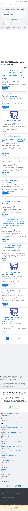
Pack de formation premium (12, 293)
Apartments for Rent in (13, 377)
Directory (12, 500)
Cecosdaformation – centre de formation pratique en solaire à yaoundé (13, 225)
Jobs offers (3, 377)
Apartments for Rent (17, 376)
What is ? (19, 1)
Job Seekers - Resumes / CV (13, 479)
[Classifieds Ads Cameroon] (9, 4)
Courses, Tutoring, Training (12, 446)
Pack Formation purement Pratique (11, 202)
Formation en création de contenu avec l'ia (11, 273)
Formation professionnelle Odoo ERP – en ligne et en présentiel (13, 140)
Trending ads (6, 500)
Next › (19, 338)
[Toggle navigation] (25, 4)
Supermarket (8, 460)
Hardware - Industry (10, 455)
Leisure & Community (11, 465)
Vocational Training (6, 383)
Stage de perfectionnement (12, 120)
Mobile (9, 504)
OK (16, 508)
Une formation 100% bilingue (12, 161)
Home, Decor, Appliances (12, 432)
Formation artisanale (9, 96)
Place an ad (15, 407)
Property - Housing (10, 413)
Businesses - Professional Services (14, 451)
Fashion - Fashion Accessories (13, 436)
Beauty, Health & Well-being (12, 427)
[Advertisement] (14, 45)
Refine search (20, 68)
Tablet (14, 504)
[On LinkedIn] (19, 486)
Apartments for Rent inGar (6, 381)
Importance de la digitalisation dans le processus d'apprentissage (13, 319)
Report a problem (7, 495)
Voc (12, 386)
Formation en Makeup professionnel (10, 181)
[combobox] (14, 14)
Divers (7, 469)
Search (15, 19)
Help (26, 1)
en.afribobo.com (10, 396)
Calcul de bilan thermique (11, 248)
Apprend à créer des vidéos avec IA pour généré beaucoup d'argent (13, 77)
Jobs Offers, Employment (12, 441)
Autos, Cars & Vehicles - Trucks (13, 418)
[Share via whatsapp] (15, 486)
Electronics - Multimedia (12, 422)
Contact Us (15, 493)
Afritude (7, 474)
